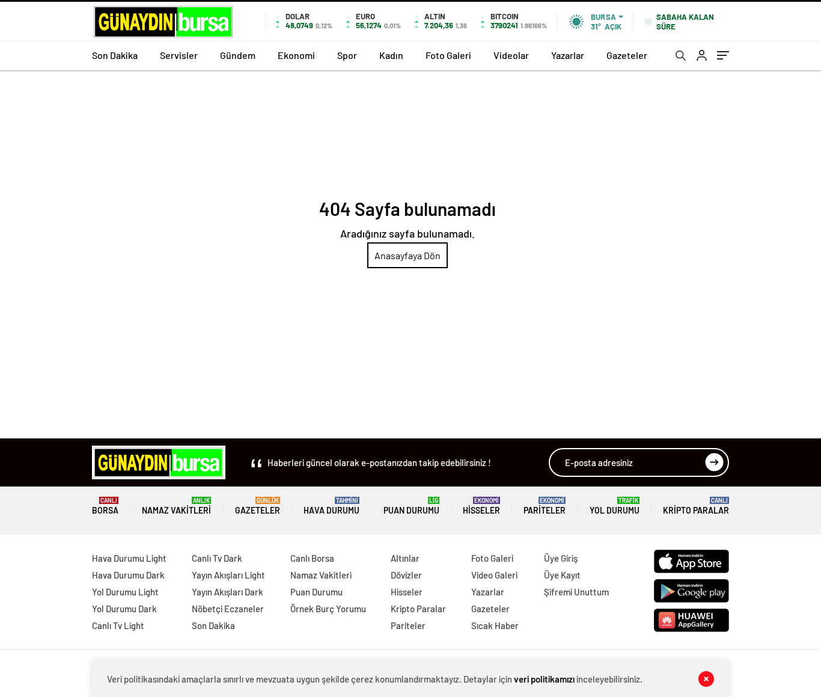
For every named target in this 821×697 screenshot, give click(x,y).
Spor (347, 55)
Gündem (237, 55)
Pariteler (544, 506)
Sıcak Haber (495, 625)
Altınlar (405, 558)
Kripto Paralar (696, 506)
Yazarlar (567, 55)
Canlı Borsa (312, 558)
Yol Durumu (614, 506)
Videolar (511, 55)
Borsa (105, 506)
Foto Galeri (448, 55)
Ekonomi (296, 55)
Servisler (179, 55)
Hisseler (481, 506)
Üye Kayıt (562, 575)
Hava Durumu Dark (128, 575)
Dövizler (406, 575)
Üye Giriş (561, 558)
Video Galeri (494, 575)
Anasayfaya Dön (407, 255)
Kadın (391, 55)
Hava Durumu (331, 506)
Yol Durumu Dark (124, 608)
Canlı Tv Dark (217, 558)
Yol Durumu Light (125, 591)
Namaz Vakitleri (176, 506)
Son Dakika (115, 55)
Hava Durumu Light (129, 558)
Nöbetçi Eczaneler (228, 608)
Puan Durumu (411, 506)
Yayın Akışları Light (228, 575)
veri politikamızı (544, 679)
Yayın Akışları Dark (227, 591)
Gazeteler (626, 55)
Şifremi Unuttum (576, 591)
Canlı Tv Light (118, 625)
